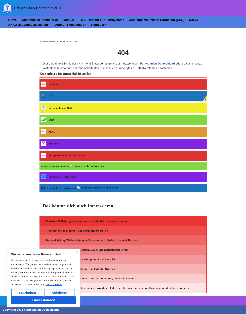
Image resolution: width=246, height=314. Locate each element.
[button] (75, 20)
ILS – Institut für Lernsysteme (102, 20)
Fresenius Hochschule (62, 176)
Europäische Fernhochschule (67, 155)
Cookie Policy (54, 284)
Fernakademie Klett (60, 108)
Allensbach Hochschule (89, 166)
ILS (51, 96)
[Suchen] (60, 8)
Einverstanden (43, 300)
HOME (12, 20)
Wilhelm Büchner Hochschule (100, 187)
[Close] (77, 252)
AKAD (51, 131)
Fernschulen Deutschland (157, 63)
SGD (51, 119)
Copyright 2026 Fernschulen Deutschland (31, 309)
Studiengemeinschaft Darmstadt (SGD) (156, 20)
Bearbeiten (27, 292)
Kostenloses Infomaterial (40, 20)
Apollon (53, 143)
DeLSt (193, 20)
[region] (43, 278)
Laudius (54, 84)
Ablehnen (59, 292)
